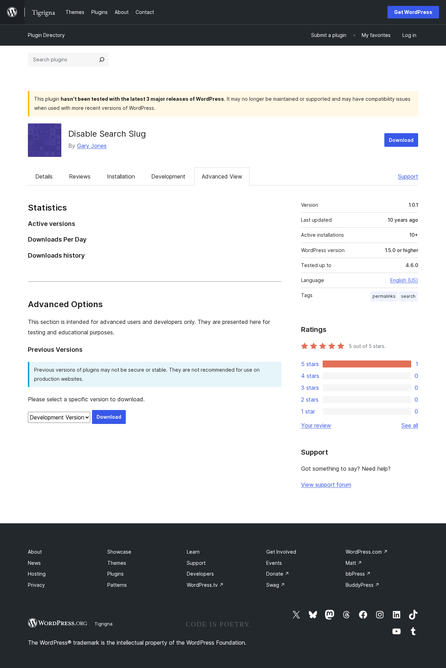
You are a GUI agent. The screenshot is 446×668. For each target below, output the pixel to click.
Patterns (117, 585)
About (35, 552)
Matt (354, 563)
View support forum (326, 484)
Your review (316, 425)
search (408, 296)
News (34, 563)
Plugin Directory (46, 35)
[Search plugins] (102, 60)
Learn (193, 552)
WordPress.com (367, 552)
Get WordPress (413, 12)
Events (274, 563)
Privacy (36, 585)
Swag (275, 585)
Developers (200, 574)
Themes (116, 563)
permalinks (383, 296)
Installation (121, 176)
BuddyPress (362, 585)
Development (168, 176)
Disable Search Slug (107, 134)
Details (44, 176)
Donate (277, 574)
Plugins (115, 574)
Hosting (37, 574)
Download (401, 140)
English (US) (404, 280)
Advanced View (222, 176)
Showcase (119, 552)
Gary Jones (92, 145)
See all (409, 425)
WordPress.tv (205, 585)
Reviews (80, 176)
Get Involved (281, 552)
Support (408, 176)
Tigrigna (103, 624)
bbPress (358, 574)
